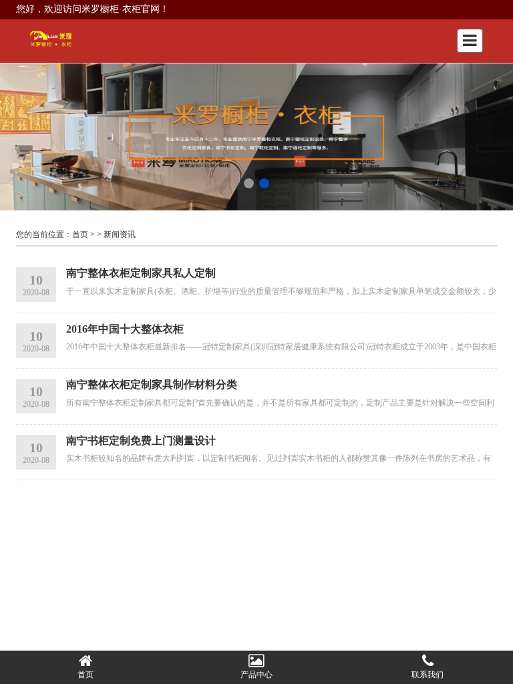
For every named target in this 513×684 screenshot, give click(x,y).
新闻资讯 (120, 234)
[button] (249, 183)
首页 (80, 234)
